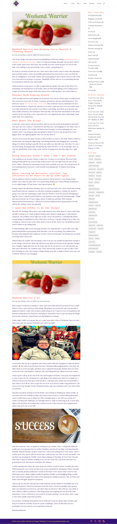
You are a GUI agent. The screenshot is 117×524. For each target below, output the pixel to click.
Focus (98, 175)
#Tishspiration (93, 15)
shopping (92, 232)
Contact (99, 3)
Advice (91, 156)
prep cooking (93, 222)
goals (96, 182)
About (73, 3)
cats (91, 159)
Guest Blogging (93, 38)
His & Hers (92, 42)
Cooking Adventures (95, 26)
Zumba (99, 251)
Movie (91, 205)
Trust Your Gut (93, 71)
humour (92, 192)
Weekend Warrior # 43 (26, 298)
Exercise (92, 172)
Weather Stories (94, 78)
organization (93, 215)
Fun (91, 182)
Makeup (91, 198)
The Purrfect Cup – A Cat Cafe (35, 104)
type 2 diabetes (93, 248)
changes (98, 159)
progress (92, 225)
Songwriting (92, 59)
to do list (92, 241)
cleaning (92, 162)
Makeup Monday (94, 45)
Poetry (90, 52)
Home (65, 3)
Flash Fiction (92, 35)
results (100, 228)
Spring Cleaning (93, 235)
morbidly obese (93, 202)
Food (91, 179)
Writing (90, 90)
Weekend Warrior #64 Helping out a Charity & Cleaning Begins (41, 50)
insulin (91, 195)
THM (97, 238)
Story (91, 238)
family (99, 172)
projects (100, 225)
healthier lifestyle (94, 189)
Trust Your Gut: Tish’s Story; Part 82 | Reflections (96, 125)
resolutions (92, 228)
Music (97, 205)
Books (85, 3)
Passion (91, 218)
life (98, 195)
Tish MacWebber (20, 55)
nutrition (92, 212)
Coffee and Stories (94, 22)
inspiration (100, 192)
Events (90, 32)
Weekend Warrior (43, 55)
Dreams (100, 169)
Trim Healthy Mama (94, 245)
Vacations (91, 75)
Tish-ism (91, 62)
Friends (98, 179)
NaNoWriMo (93, 208)
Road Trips (92, 55)
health (91, 185)
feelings (91, 175)
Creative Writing (94, 165)
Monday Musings (94, 49)
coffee (98, 162)
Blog (78, 3)
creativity (92, 169)
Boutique (91, 3)
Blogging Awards (94, 19)
